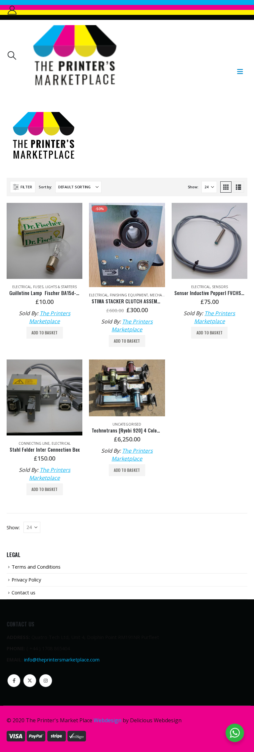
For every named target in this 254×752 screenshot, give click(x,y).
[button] (12, 55)
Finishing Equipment (129, 295)
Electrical (21, 286)
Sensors (220, 286)
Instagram (45, 680)
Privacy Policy (26, 579)
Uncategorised (126, 424)
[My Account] (12, 10)
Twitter (29, 680)
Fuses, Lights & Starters (55, 286)
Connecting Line (34, 443)
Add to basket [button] (44, 332)
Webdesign (107, 720)
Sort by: (45, 186)
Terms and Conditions (36, 566)
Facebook (14, 680)
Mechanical (160, 295)
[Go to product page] (44, 241)
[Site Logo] (74, 55)
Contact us (23, 592)
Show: (193, 186)
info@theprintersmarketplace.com (62, 659)
